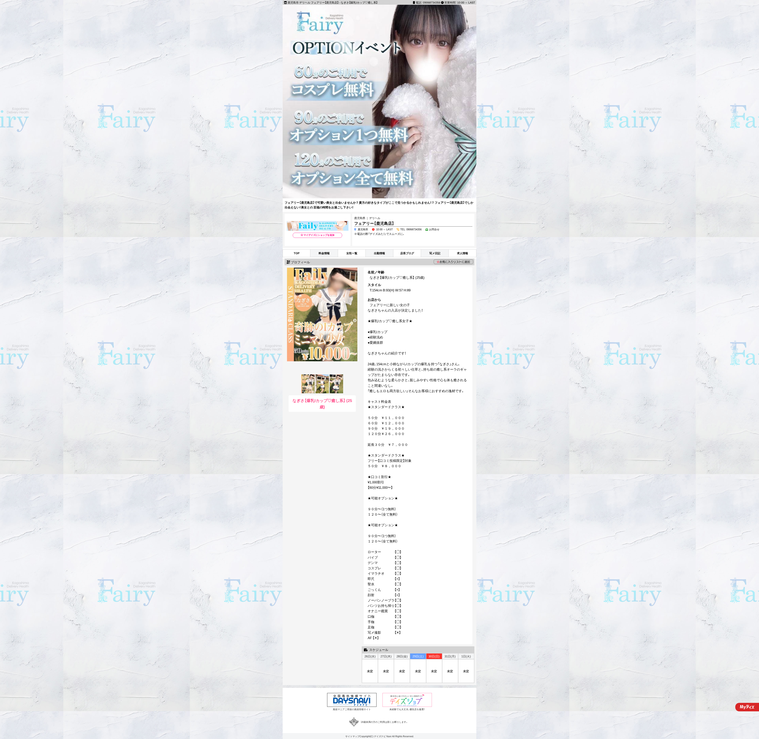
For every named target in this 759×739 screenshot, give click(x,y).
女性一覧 (351, 253)
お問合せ (434, 229)
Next (355, 321)
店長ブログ (407, 253)
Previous (290, 321)
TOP (296, 253)
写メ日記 (434, 253)
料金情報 (324, 253)
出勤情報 (379, 253)
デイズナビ (380, 736)
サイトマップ (352, 736)
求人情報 (462, 253)
